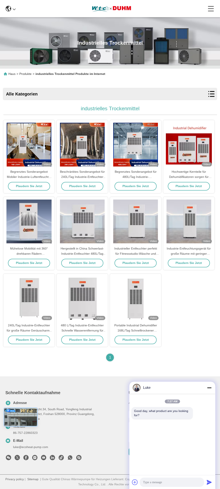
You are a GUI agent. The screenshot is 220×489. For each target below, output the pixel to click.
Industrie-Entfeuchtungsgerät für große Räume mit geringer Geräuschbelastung (189, 253)
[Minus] (209, 387)
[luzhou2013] (79, 458)
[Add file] (135, 482)
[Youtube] (44, 458)
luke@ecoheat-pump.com (30, 447)
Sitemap (32, 479)
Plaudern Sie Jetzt (29, 186)
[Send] (209, 482)
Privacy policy (14, 479)
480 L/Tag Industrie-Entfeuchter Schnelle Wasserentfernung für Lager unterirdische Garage (82, 330)
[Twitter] (17, 458)
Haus (11, 74)
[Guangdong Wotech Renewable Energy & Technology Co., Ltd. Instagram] (35, 458)
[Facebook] (26, 458)
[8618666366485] (70, 458)
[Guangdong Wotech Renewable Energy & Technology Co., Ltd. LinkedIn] (52, 458)
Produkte (25, 74)
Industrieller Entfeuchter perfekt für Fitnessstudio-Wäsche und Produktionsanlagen (135, 253)
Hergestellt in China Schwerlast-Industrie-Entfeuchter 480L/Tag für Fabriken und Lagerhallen (82, 253)
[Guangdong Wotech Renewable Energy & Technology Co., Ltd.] (111, 8)
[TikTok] (61, 458)
